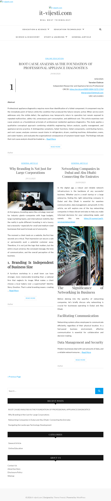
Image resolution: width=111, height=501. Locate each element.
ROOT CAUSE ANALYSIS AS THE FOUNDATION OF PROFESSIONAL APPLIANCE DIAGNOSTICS (55, 66)
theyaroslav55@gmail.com (92, 92)
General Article (81, 37)
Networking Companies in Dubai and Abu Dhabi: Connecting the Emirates (80, 172)
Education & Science (35, 29)
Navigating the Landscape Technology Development (29, 425)
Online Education (54, 58)
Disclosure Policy (15, 472)
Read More (51, 139)
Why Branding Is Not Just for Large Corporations (30, 170)
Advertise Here (14, 469)
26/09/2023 (81, 182)
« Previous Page (14, 377)
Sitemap (11, 476)
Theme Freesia (59, 497)
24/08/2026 (55, 74)
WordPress (81, 497)
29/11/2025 (31, 178)
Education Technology (68, 29)
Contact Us (12, 465)
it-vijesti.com (55, 12)
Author (10, 153)
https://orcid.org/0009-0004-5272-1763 (86, 89)
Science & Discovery (28, 37)
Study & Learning (54, 37)
